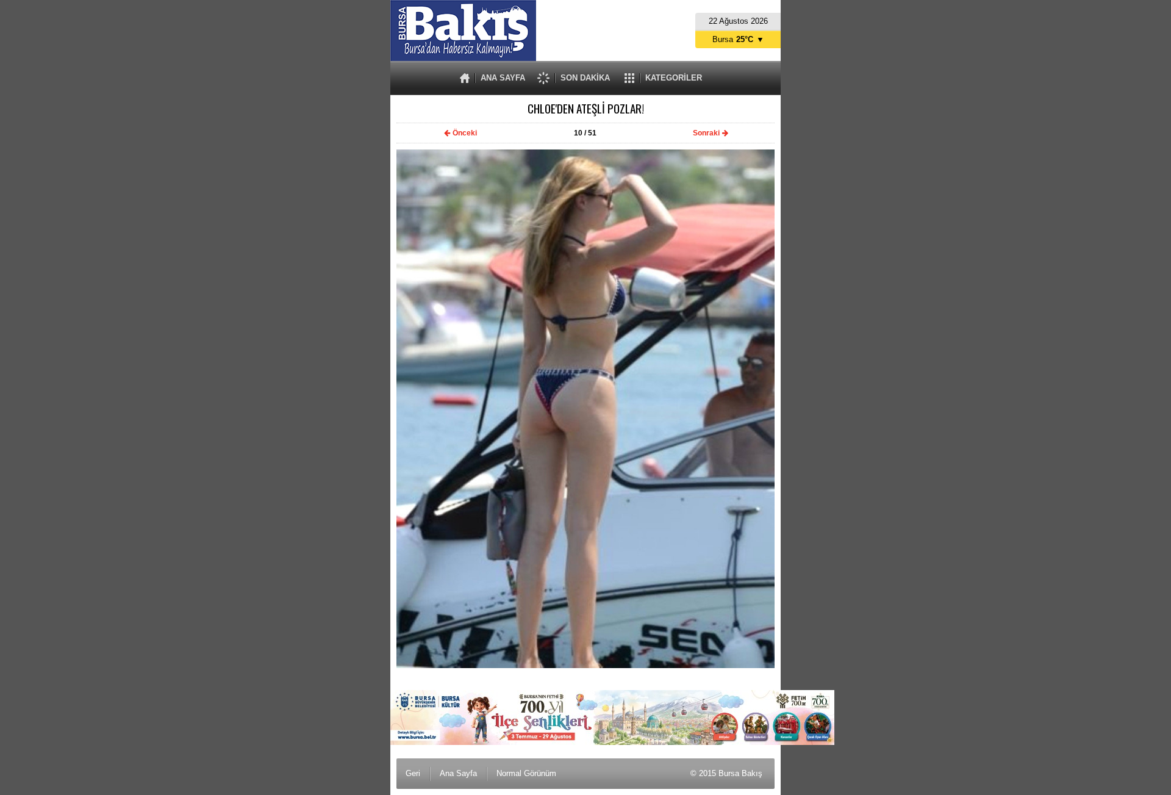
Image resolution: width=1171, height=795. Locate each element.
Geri (413, 773)
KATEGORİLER (673, 77)
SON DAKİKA (585, 77)
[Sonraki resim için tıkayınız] (585, 665)
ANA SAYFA (503, 77)
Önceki (465, 133)
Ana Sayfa (458, 773)
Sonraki (706, 133)
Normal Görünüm (526, 773)
